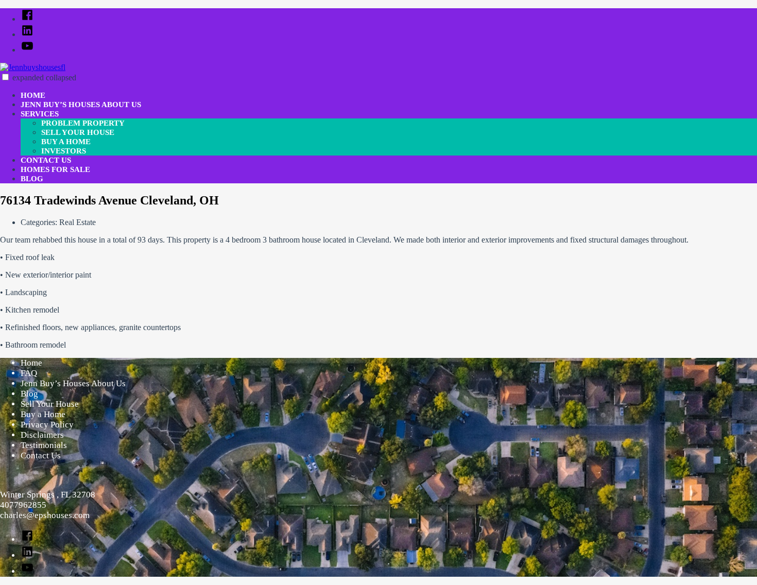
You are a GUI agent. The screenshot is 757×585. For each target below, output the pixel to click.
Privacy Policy (47, 424)
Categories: (40, 222)
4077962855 (23, 505)
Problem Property (83, 123)
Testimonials (44, 445)
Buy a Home (66, 141)
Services (40, 114)
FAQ (29, 373)
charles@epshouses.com (45, 515)
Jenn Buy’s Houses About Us (81, 104)
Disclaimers (42, 435)
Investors (63, 151)
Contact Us (46, 160)
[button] (5, 77)
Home (33, 95)
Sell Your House (77, 132)
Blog (32, 179)
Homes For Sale (55, 169)
